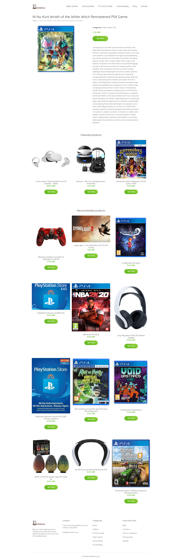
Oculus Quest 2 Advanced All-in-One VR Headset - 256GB (51, 182)
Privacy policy (128, 537)
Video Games (72, 6)
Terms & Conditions (130, 533)
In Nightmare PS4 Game (131, 263)
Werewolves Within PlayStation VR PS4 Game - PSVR (131, 182)
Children (95, 529)
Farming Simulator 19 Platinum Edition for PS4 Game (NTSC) (131, 492)
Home (35, 21)
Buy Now (100, 38)
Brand (95, 525)
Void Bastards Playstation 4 (131, 410)
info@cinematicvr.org (70, 532)
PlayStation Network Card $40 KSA (50, 313)
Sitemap (126, 541)
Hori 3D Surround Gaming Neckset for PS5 (91, 470)
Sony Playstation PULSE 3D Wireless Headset (131, 336)
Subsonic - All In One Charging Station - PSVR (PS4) (91, 182)
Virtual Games (88, 6)
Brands (144, 6)
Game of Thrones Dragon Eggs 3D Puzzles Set (51, 478)
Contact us (126, 529)
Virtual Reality (123, 6)
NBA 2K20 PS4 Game (91, 334)
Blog (135, 6)
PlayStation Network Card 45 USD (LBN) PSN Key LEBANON (51, 418)
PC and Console (105, 6)
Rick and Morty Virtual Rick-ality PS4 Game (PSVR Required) (91, 410)
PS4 (114, 27)
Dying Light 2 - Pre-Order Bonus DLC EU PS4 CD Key (91, 246)
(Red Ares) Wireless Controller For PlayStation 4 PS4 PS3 (51, 258)
